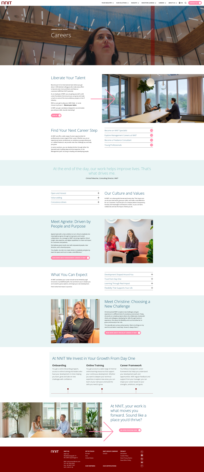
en (182, 3)
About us (172, 3)
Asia (86, 456)
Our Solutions (121, 3)
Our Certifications (109, 466)
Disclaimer (123, 453)
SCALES (105, 453)
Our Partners (90, 466)
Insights (134, 3)
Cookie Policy (124, 456)
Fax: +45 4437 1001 (69, 465)
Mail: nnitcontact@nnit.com (72, 461)
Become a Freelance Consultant (118, 140)
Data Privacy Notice (126, 458)
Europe (87, 453)
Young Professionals (113, 145)
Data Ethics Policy (125, 460)
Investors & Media (148, 3)
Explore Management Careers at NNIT (121, 135)
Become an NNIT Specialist (116, 130)
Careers (161, 3)
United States (89, 458)
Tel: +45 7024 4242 (69, 463)
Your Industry (107, 3)
